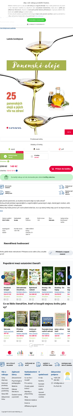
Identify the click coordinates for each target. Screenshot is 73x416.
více (1, 211)
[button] (36, 24)
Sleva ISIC (5, 394)
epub (13, 149)
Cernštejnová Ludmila (8, 28)
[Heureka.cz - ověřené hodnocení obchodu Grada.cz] (67, 377)
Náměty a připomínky (29, 392)
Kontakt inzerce (41, 385)
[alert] (36, 14)
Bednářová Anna (34, 292)
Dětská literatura (15, 390)
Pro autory (28, 383)
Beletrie (14, 386)
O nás (40, 378)
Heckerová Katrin (47, 292)
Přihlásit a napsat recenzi (62, 253)
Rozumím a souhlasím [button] (36, 20)
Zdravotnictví (16, 378)
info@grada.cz (58, 383)
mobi (38, 149)
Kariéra (41, 381)
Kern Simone (33, 333)
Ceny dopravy (4, 379)
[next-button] (70, 277)
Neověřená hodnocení (16, 243)
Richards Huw (59, 333)
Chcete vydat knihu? (29, 387)
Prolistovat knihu (36, 139)
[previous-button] (3, 277)
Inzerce (27, 403)
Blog (26, 397)
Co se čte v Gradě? (28, 379)
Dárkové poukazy (5, 384)
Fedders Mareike (22, 333)
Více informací (39, 16)
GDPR (40, 389)
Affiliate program (31, 406)
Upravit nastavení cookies (41, 394)
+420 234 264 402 (57, 379)
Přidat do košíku (63, 168)
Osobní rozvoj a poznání (17, 396)
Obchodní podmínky (5, 389)
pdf (62, 149)
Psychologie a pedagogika (17, 382)
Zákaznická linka (6, 398)
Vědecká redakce (31, 400)
